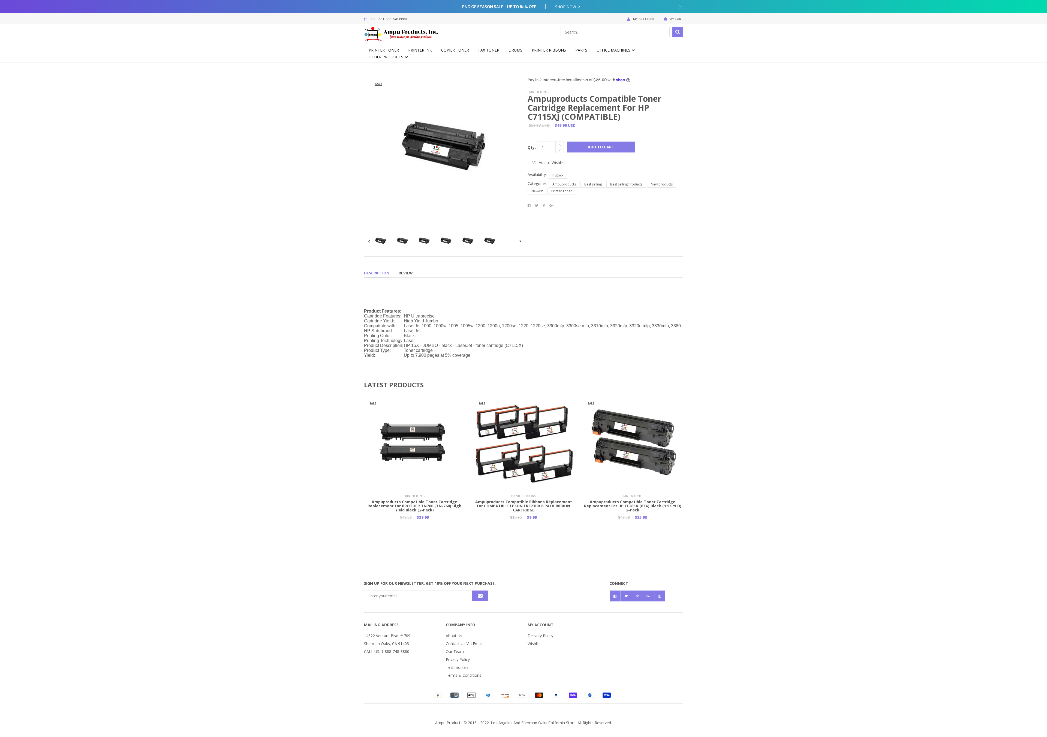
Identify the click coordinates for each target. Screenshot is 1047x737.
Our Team (455, 651)
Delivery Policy (540, 635)
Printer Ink (420, 50)
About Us (454, 635)
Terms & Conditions (463, 675)
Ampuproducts (564, 184)
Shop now (566, 6)
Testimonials (457, 667)
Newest (537, 191)
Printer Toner (384, 50)
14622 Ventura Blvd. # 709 (387, 635)
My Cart (676, 19)
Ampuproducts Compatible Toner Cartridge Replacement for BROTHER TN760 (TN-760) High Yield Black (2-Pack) (414, 506)
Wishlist (534, 643)
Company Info (460, 624)
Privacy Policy (458, 659)
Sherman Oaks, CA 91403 (386, 643)
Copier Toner (455, 50)
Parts (581, 50)
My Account (643, 19)
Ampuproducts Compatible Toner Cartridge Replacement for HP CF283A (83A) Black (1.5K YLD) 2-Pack (632, 506)
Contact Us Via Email (464, 643)
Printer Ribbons (549, 50)
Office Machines (614, 50)
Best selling (593, 184)
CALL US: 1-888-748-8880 (386, 651)
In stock (557, 175)
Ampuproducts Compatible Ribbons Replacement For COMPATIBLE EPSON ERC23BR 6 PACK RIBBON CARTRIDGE (523, 506)
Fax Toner (488, 50)
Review (406, 272)
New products (662, 184)
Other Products (386, 56)
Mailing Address (381, 624)
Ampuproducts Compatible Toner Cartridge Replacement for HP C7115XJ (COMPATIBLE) (594, 107)
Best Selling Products (626, 184)
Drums (515, 50)
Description (376, 272)
